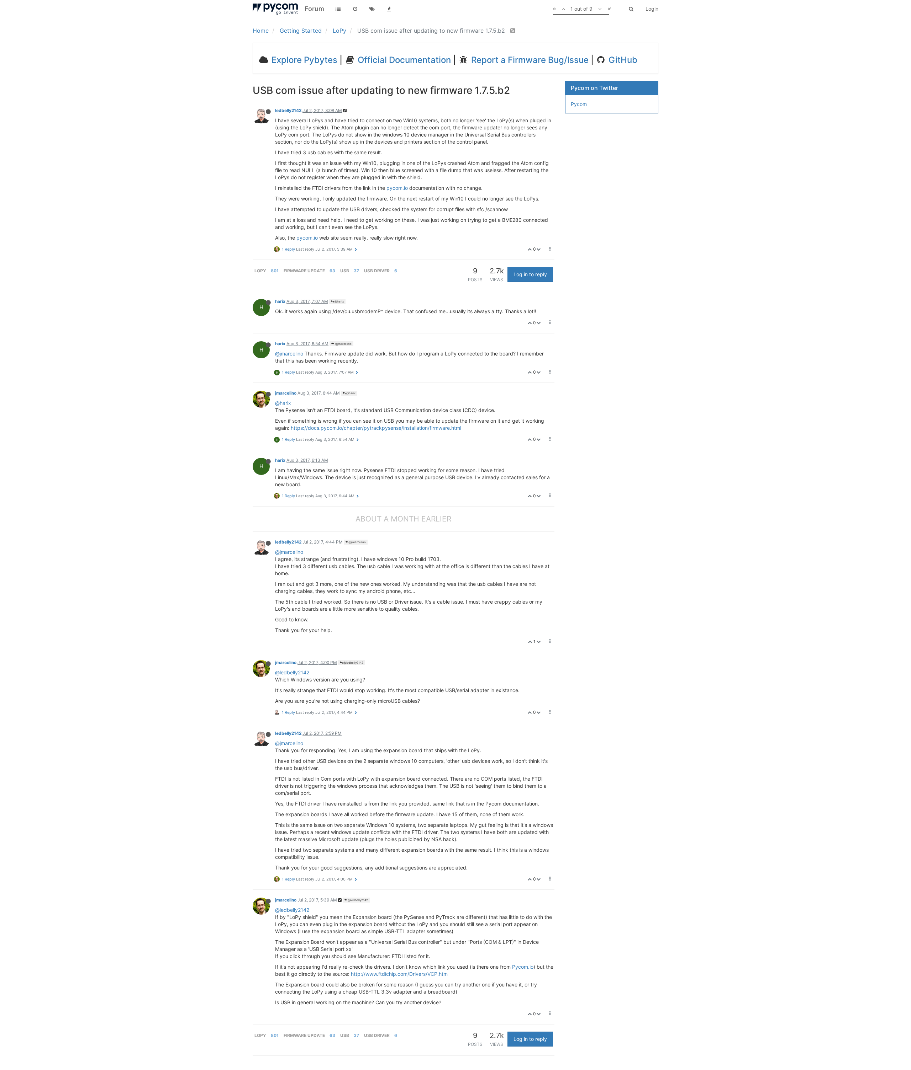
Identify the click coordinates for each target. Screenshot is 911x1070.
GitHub (621, 60)
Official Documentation (403, 60)
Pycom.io (522, 967)
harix (280, 301)
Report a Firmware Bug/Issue (529, 60)
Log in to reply (530, 274)
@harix (339, 301)
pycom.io (397, 188)
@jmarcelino (343, 344)
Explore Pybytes (303, 60)
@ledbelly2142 (353, 662)
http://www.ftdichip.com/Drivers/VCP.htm (399, 974)
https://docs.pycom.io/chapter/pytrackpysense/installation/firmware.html (376, 428)
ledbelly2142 (288, 110)
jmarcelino (285, 393)
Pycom (579, 104)
